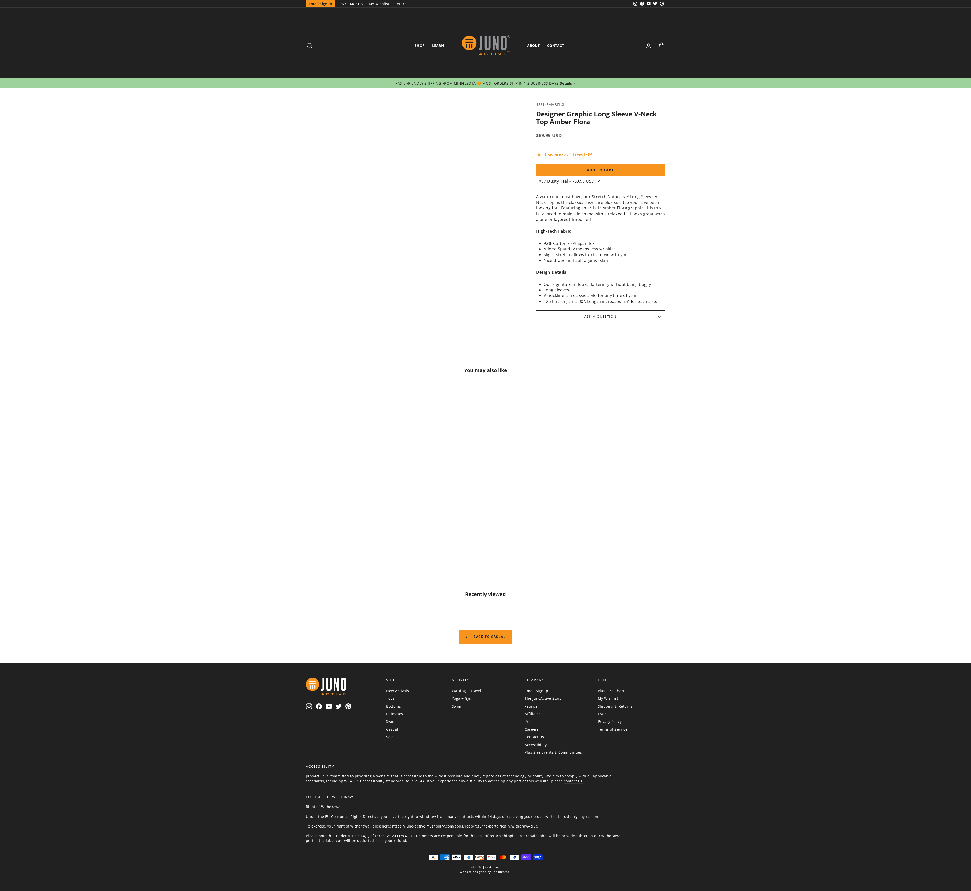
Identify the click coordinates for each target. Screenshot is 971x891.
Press (529, 721)
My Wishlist (379, 3)
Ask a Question (600, 316)
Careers (532, 729)
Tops (390, 698)
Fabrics (531, 706)
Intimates (394, 713)
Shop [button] (420, 45)
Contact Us (534, 736)
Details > (567, 83)
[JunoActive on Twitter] (339, 706)
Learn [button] (438, 45)
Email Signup (536, 690)
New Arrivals (397, 690)
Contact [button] (555, 45)
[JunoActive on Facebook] (319, 706)
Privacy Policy (610, 721)
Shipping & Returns (615, 706)
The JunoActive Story (543, 698)
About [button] (533, 45)
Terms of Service (612, 729)
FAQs (602, 713)
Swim (391, 721)
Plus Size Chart (611, 690)
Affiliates (533, 713)
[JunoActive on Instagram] (309, 706)
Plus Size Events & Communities (553, 752)
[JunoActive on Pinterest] (348, 706)
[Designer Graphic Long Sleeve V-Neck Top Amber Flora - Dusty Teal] (349, 541)
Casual (392, 729)
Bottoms (393, 706)
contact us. (573, 781)
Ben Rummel (501, 871)
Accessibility (536, 744)
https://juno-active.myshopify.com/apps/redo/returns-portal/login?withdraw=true (465, 826)
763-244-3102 (352, 3)
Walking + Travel (466, 690)
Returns (401, 3)
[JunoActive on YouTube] (329, 706)
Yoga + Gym (462, 698)
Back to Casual (489, 636)
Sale (390, 736)
